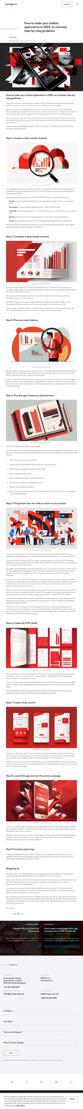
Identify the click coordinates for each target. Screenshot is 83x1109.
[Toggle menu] (77, 4)
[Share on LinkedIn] (22, 914)
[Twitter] (56, 1081)
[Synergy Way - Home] (10, 5)
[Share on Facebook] (18, 914)
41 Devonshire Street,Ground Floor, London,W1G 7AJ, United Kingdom (14, 980)
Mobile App (12, 37)
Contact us (67, 4)
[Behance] (12, 1081)
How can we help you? (12, 1032)
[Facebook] (27, 1081)
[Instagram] (71, 1081)
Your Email (7, 1021)
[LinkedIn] (41, 1081)
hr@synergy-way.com (50, 994)
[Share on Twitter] (14, 914)
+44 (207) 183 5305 (11, 987)
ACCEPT (72, 1099)
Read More (21, 1105)
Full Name (7, 1011)
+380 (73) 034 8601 (49, 998)
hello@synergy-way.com (13, 994)
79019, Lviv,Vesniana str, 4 (47, 979)
